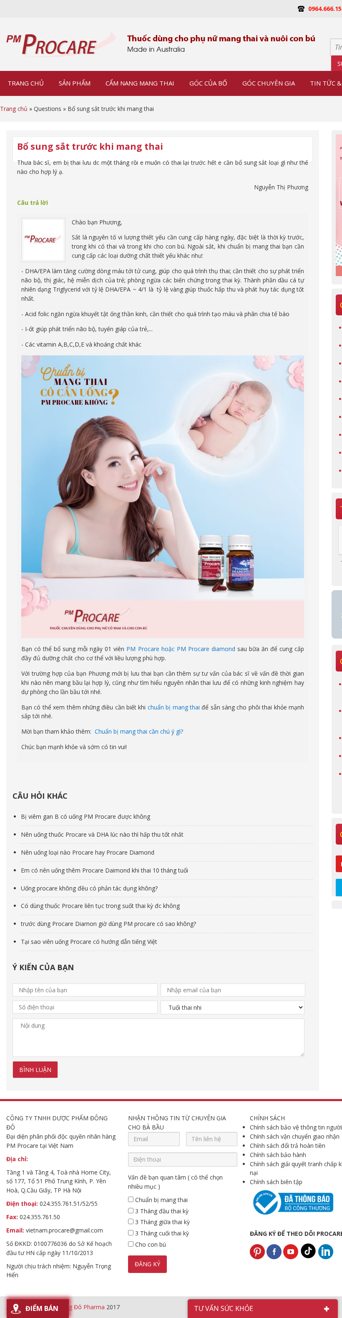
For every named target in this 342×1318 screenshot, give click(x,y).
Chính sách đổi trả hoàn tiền (287, 1145)
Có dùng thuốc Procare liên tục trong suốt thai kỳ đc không (100, 906)
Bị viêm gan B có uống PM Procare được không (85, 816)
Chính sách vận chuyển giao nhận (294, 1136)
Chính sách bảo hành (278, 1155)
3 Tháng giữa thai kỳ (161, 1222)
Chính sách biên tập (276, 1182)
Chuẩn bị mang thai (160, 1200)
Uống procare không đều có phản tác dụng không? (89, 888)
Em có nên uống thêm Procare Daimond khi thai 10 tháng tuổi (104, 870)
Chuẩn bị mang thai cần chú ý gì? (139, 731)
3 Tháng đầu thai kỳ (161, 1211)
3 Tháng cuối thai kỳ (161, 1233)
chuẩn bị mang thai (174, 707)
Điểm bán (41, 1308)
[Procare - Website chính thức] (61, 44)
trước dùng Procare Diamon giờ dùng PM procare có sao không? (108, 924)
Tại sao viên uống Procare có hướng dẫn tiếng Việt (89, 942)
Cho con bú (149, 1244)
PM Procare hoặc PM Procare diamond (179, 649)
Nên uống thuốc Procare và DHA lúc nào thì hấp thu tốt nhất (102, 834)
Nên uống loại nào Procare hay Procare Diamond (87, 852)
